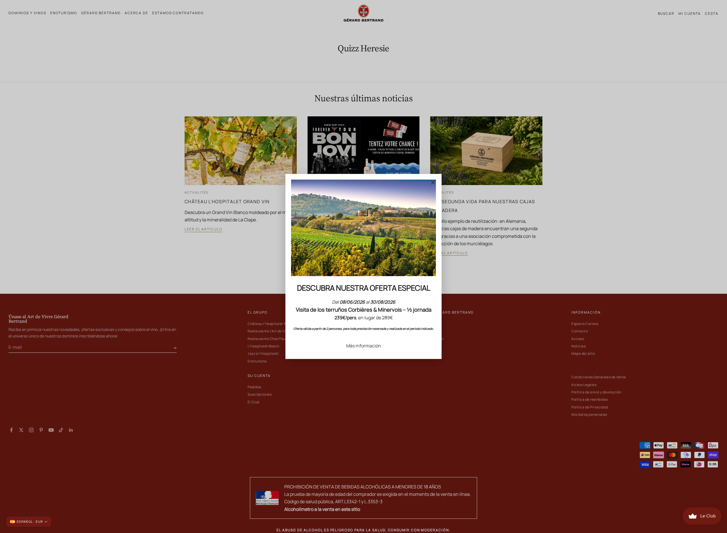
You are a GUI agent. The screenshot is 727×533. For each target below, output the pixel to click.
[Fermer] (433, 182)
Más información (363, 346)
